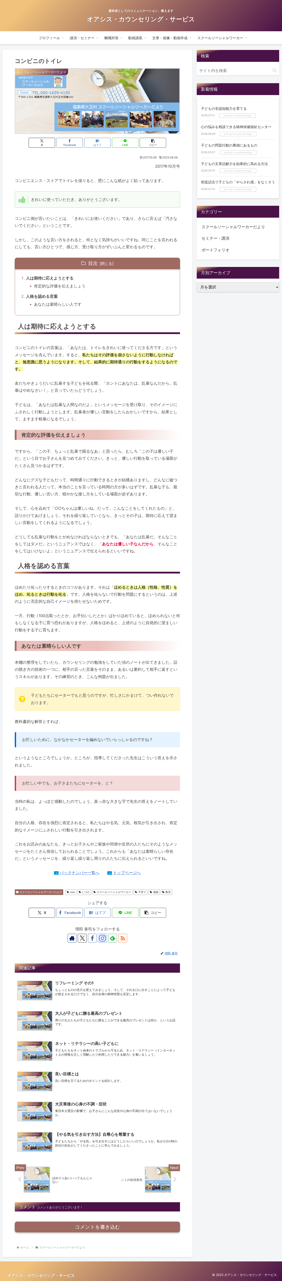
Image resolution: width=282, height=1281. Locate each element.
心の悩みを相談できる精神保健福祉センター (236, 127)
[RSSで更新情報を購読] (122, 938)
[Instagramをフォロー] (102, 938)
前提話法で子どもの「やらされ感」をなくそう (238, 182)
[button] (153, 143)
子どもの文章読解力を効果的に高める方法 (234, 164)
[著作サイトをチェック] (72, 938)
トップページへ (127, 872)
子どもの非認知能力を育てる (224, 108)
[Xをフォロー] (82, 938)
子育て (142, 892)
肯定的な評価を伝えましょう (59, 286)
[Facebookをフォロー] (92, 938)
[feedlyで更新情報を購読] (112, 938)
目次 (93, 263)
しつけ (86, 892)
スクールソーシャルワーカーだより (41, 892)
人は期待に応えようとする (50, 278)
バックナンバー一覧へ (79, 872)
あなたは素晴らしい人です (58, 304)
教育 (168, 892)
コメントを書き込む (97, 1227)
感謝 (155, 892)
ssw (72, 892)
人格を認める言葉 (42, 296)
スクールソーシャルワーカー (114, 892)
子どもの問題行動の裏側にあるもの (229, 145)
